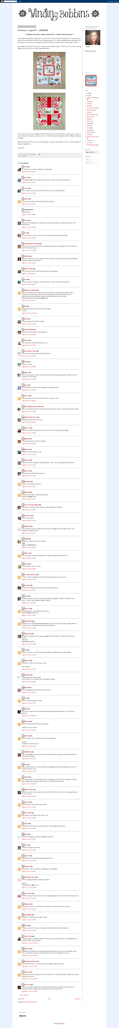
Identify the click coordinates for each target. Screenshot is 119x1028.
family (88, 106)
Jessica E (27, 471)
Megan (26, 372)
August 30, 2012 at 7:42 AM (29, 692)
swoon (88, 140)
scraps (88, 128)
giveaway (24, 156)
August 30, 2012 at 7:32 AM (29, 681)
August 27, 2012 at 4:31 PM (28, 273)
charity (88, 101)
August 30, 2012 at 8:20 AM (29, 715)
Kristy (26, 834)
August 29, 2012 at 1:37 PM (28, 499)
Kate (25, 233)
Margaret (27, 904)
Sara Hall (27, 585)
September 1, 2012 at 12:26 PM (29, 979)
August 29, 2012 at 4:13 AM (29, 422)
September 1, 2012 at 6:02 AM (29, 943)
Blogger (63, 1023)
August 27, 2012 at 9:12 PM (28, 300)
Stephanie (27, 526)
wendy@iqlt (28, 915)
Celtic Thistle (28, 936)
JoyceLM (27, 802)
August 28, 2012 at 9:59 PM (29, 401)
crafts (88, 103)
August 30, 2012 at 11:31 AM (29, 771)
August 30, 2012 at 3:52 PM (29, 850)
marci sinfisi (28, 813)
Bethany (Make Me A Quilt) (31, 243)
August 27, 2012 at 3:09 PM (29, 227)
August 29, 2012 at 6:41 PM (29, 579)
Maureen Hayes (29, 789)
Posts (88, 159)
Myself (26, 687)
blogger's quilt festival (93, 97)
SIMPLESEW (27, 752)
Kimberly (26, 256)
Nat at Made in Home (30, 351)
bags (88, 93)
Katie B (26, 177)
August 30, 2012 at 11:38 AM (29, 784)
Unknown (27, 660)
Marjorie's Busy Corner (31, 417)
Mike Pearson (28, 621)
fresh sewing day (91, 114)
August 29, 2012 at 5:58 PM (29, 547)
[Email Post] (39, 154)
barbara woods (29, 269)
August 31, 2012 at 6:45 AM (29, 909)
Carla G (26, 396)
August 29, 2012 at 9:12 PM (29, 603)
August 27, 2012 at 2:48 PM (29, 214)
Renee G (27, 608)
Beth (26, 709)
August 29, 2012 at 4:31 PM (29, 533)
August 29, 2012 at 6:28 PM (29, 569)
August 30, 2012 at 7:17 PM (28, 871)
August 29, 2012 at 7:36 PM (29, 590)
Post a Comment (24, 995)
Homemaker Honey (30, 877)
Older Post (78, 999)
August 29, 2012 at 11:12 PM (29, 615)
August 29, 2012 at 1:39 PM (29, 510)
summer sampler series (93, 136)
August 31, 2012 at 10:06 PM (29, 930)
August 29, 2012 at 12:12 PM (29, 476)
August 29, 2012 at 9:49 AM (29, 443)
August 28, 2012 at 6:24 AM (29, 356)
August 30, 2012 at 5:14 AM (29, 644)
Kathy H (27, 553)
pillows (88, 121)
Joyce (26, 385)
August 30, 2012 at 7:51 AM (29, 703)
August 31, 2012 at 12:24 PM (29, 919)
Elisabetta (27, 675)
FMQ (88, 112)
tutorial (89, 142)
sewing (88, 130)
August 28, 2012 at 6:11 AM (28, 345)
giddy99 (27, 438)
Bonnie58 (27, 492)
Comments (90, 163)
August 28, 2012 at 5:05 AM (29, 324)
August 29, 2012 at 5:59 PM (29, 558)
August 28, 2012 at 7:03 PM (29, 390)
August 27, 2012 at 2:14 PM (28, 204)
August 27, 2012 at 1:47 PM (28, 171)
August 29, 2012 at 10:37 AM (29, 454)
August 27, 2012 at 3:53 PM (28, 238)
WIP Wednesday (91, 145)
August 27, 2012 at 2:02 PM (29, 193)
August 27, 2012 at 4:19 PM (28, 263)
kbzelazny (27, 481)
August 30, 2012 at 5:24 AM (29, 655)
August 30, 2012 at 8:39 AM (29, 746)
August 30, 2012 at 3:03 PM (29, 828)
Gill (25, 306)
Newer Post (21, 999)
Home (49, 999)
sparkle (89, 134)
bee (88, 95)
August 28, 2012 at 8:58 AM (29, 367)
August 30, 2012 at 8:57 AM (29, 758)
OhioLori (27, 721)
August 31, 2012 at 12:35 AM (29, 898)
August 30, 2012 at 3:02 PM (29, 818)
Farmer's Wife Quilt (92, 108)
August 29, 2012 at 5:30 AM (29, 433)
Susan (25, 167)
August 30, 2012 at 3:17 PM (28, 839)
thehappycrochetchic (30, 961)
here (54, 34)
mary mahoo (28, 893)
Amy (25, 279)
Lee (25, 650)
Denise (26, 220)
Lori (25, 764)
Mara (26, 845)
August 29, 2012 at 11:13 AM (29, 465)
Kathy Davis (28, 633)
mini (88, 119)
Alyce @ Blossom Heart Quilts (33, 406)
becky (26, 925)
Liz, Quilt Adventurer (30, 574)
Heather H (27, 866)
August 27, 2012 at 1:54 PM (28, 182)
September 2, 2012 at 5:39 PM (29, 991)
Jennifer (26, 199)
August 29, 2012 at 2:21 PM (28, 520)
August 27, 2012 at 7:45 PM (28, 284)
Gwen (26, 596)
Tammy (26, 188)
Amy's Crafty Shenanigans (31, 505)
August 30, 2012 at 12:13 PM (29, 807)
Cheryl (26, 340)
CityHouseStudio (28, 329)
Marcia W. (27, 984)
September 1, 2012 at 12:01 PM (29, 966)
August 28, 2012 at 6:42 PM (29, 379)
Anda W (27, 856)
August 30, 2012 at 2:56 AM (29, 628)
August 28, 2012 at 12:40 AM (29, 313)
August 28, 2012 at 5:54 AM (29, 334)
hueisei (26, 564)
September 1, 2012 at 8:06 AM (29, 955)
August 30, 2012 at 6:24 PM (29, 860)
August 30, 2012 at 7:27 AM (29, 669)
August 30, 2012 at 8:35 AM (29, 730)
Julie (26, 698)
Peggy (26, 539)
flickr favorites (91, 110)
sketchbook (90, 132)
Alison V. (27, 428)
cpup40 (27, 777)
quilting (89, 123)
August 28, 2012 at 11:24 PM (29, 411)
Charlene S (27, 515)
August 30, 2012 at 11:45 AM (29, 796)
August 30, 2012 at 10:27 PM (29, 887)
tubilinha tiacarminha (30, 290)
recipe (88, 125)
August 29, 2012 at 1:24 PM (29, 486)
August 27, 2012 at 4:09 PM (29, 250)
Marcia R (26, 460)
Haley (26, 319)
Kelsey (26, 362)
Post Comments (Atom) (31, 1002)
